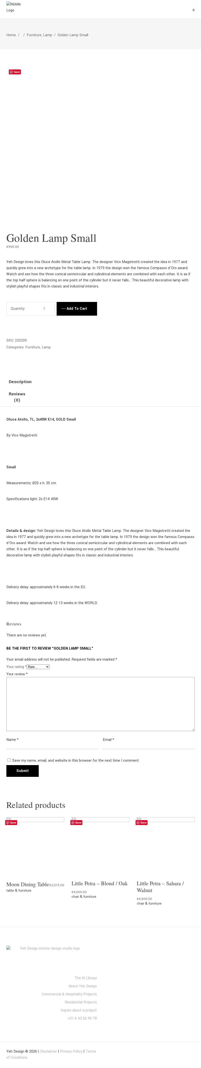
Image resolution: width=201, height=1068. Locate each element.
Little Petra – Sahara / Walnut (160, 887)
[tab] (20, 382)
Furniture (34, 35)
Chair (75, 896)
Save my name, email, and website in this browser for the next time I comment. (75, 760)
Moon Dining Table (27, 884)
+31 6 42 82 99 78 (82, 1018)
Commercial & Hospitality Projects (69, 994)
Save (17, 72)
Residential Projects (81, 1002)
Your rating (16, 666)
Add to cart (77, 308)
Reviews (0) (17, 397)
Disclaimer (48, 1051)
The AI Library (86, 978)
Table (10, 890)
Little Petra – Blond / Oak (100, 883)
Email (108, 739)
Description (20, 382)
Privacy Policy (71, 1051)
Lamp (47, 35)
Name (12, 739)
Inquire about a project (79, 1010)
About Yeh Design (82, 986)
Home (11, 35)
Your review (17, 674)
